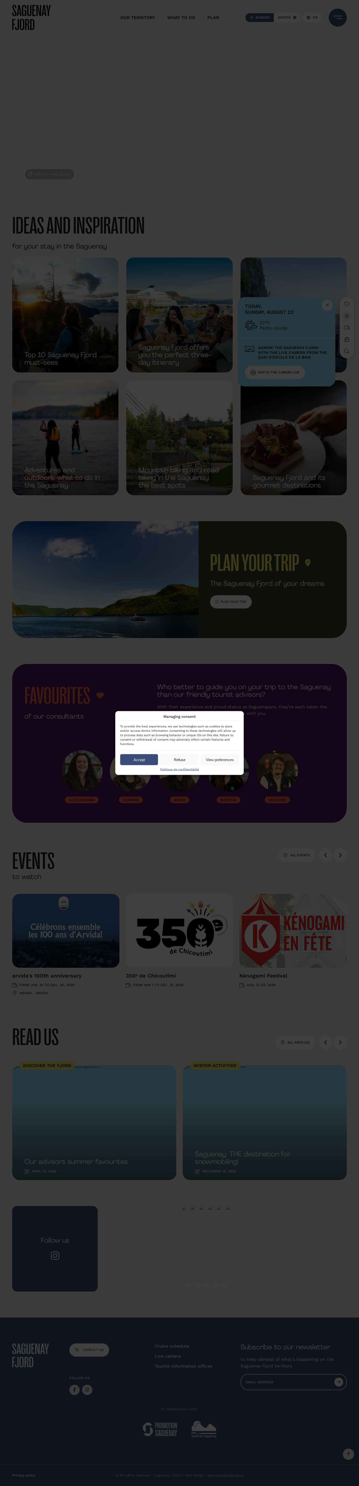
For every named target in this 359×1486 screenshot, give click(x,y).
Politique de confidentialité (179, 769)
